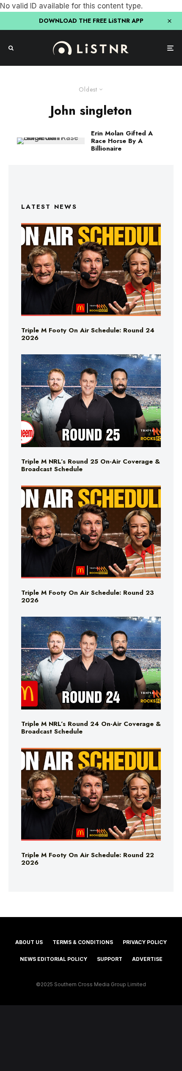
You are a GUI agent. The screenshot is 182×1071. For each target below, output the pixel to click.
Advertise (147, 959)
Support (109, 959)
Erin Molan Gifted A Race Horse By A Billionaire (122, 140)
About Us (29, 942)
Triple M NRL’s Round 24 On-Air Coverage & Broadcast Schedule (91, 727)
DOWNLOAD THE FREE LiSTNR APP (91, 20)
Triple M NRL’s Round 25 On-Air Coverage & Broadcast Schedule (90, 465)
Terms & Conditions (82, 942)
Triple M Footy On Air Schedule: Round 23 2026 (87, 596)
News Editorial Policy (53, 959)
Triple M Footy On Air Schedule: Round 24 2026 (87, 334)
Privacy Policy (145, 942)
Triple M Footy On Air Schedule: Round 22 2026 (87, 858)
